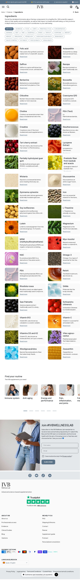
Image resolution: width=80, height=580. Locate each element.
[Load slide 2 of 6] (37, 411)
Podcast (45, 538)
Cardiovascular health (44, 36)
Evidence (5, 526)
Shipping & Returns (48, 522)
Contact (45, 526)
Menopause (18, 36)
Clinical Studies (7, 530)
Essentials (31, 32)
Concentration (59, 29)
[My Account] (71, 6)
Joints (34, 29)
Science (9, 12)
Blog (3, 534)
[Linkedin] (50, 475)
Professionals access (9, 522)
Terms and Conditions (34, 571)
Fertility (48, 32)
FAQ (43, 518)
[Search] (8, 6)
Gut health (23, 40)
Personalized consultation (51, 542)
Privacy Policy (10, 571)
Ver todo (9, 29)
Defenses (9, 32)
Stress (40, 32)
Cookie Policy (47, 571)
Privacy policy (67, 456)
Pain (23, 32)
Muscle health (35, 40)
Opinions (5, 538)
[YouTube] (36, 475)
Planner (44, 530)
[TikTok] (43, 475)
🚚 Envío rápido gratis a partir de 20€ (11, 2)
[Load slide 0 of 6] (25, 411)
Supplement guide (48, 534)
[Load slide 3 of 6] (42, 411)
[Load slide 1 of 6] (31, 411)
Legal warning (21, 571)
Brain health (59, 36)
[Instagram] (30, 475)
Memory (67, 32)
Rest (16, 32)
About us (5, 518)
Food (27, 29)
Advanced (19, 29)
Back (76, 12)
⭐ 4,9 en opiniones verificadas (36, 2)
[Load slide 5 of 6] (54, 411)
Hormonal (57, 32)
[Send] (56, 574)
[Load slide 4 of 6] (48, 411)
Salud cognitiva (11, 40)
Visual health (47, 40)
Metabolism (29, 36)
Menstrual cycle (45, 29)
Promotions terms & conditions (63, 571)
